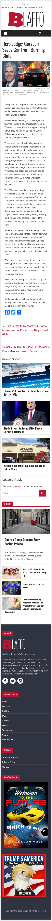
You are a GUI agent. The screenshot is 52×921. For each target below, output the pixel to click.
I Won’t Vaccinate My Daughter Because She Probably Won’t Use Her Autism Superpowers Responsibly (24, 605)
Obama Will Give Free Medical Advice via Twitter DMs (26, 392)
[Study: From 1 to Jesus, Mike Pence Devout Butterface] (26, 402)
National (6, 706)
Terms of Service (10, 757)
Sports (5, 735)
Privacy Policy (8, 762)
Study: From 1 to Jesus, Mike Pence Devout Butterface (23, 430)
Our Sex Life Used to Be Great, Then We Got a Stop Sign (34, 572)
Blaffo (5, 701)
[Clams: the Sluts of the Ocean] (11, 583)
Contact (5, 767)
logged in (19, 486)
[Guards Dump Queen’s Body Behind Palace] (26, 510)
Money (5, 716)
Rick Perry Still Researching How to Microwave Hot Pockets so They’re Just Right (25, 330)
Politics (5, 711)
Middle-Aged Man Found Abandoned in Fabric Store (24, 467)
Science (6, 720)
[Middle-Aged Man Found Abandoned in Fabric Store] (26, 440)
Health (5, 725)
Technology (7, 730)
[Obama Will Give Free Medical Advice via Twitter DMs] (26, 365)
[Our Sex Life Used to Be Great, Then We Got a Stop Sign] (11, 568)
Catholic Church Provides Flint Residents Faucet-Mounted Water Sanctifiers (26, 349)
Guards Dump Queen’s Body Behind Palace (22, 7)
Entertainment (8, 739)
